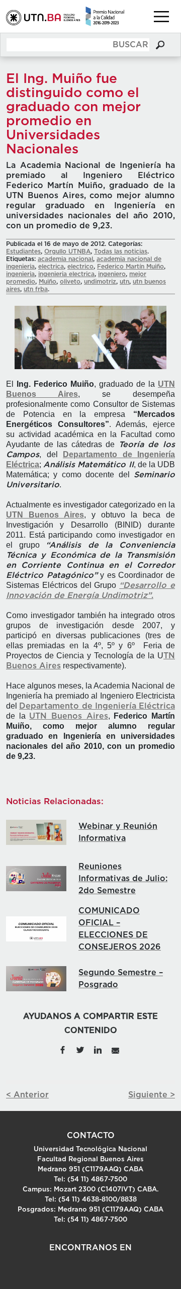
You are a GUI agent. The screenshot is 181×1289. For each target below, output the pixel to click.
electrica (51, 267)
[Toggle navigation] (161, 16)
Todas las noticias (120, 251)
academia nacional (65, 259)
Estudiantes (23, 251)
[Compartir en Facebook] (62, 1049)
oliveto (70, 282)
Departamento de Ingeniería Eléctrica (97, 706)
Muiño (47, 282)
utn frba (36, 289)
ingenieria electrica (66, 274)
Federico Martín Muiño (130, 267)
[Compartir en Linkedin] (98, 1049)
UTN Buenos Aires (68, 716)
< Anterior (27, 1095)
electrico (80, 267)
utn (124, 282)
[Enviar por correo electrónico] (115, 1049)
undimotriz (100, 282)
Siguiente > (151, 1095)
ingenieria (20, 274)
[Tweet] (80, 1049)
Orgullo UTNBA (67, 251)
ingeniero (112, 274)
